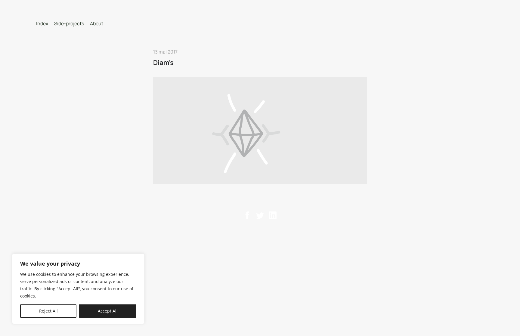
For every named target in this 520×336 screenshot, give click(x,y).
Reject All (48, 311)
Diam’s (163, 62)
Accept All (108, 311)
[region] (78, 289)
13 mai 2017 (165, 51)
